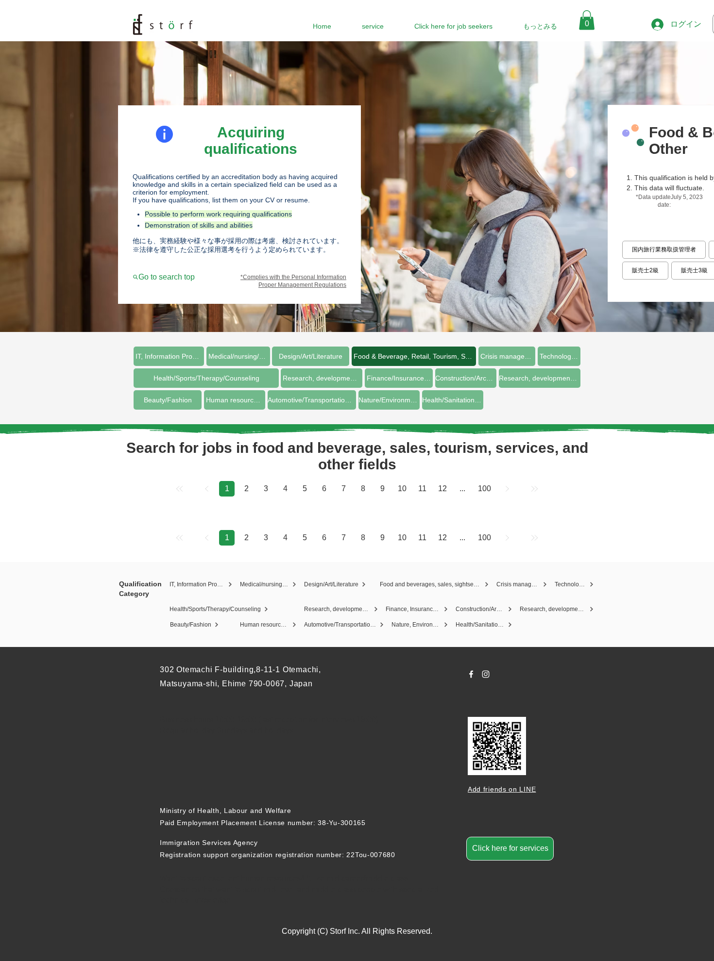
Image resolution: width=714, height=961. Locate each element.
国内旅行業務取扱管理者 (664, 249)
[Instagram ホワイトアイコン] (486, 674)
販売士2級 (645, 270)
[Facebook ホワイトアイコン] (471, 674)
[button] (586, 20)
